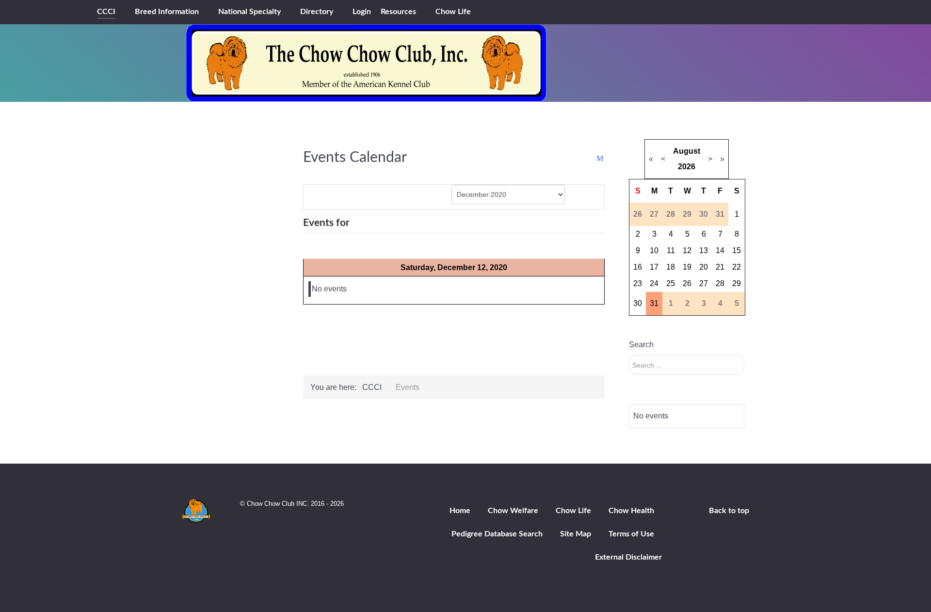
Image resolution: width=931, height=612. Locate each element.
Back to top (729, 511)
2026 (686, 166)
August (686, 151)
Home (459, 511)
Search (641, 344)
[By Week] (358, 196)
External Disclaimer (628, 557)
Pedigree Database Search (497, 534)
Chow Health (631, 511)
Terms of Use (631, 534)
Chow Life (573, 511)
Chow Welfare (513, 511)
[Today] (393, 196)
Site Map (575, 534)
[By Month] (321, 196)
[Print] (591, 159)
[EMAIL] (600, 159)
